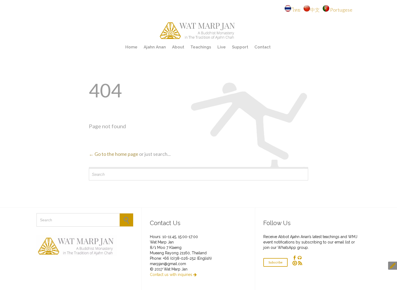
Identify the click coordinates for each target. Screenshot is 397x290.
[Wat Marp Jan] (198, 29)
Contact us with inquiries (173, 274)
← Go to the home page (113, 154)
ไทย (297, 10)
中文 (316, 10)
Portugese (341, 10)
